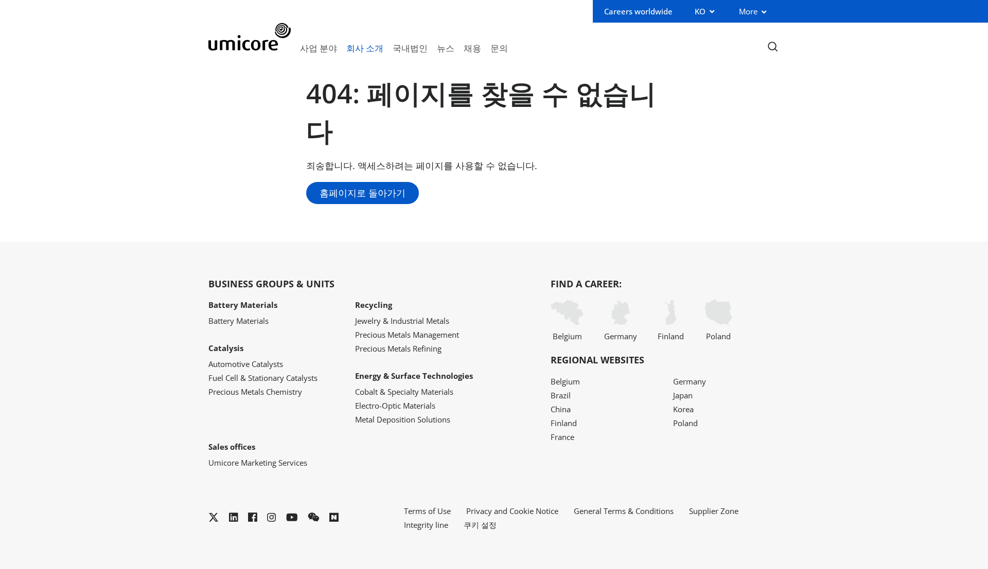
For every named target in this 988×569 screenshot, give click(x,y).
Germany (620, 336)
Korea (683, 409)
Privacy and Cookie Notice (512, 511)
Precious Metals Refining (398, 348)
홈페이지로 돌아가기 (362, 193)
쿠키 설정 (480, 525)
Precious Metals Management (407, 334)
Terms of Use (427, 511)
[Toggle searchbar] (773, 47)
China (561, 409)
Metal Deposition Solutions (402, 419)
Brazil (561, 395)
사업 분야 (318, 47)
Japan (683, 395)
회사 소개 (364, 47)
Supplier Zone (713, 511)
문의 (499, 47)
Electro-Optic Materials (395, 405)
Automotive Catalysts (245, 364)
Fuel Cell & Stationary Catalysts (262, 378)
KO (700, 11)
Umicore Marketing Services (257, 462)
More (748, 11)
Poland (718, 336)
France (562, 437)
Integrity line (426, 525)
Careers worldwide (638, 11)
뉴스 (445, 47)
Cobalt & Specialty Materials (404, 392)
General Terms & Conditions (624, 511)
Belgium (567, 336)
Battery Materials (238, 321)
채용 (472, 47)
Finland (671, 336)
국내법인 (410, 47)
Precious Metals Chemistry (255, 392)
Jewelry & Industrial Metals (402, 321)
